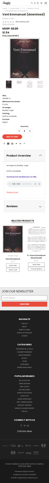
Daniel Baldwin (24, 384)
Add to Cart (13, 270)
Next (46, 240)
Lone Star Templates (28, 475)
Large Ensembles (24, 355)
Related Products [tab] (22, 220)
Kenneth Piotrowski (24, 393)
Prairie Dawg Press (24, 367)
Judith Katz (24, 396)
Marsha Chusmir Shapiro (24, 408)
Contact (24, 324)
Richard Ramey (24, 390)
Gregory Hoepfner (24, 405)
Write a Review (8, 24)
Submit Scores (24, 330)
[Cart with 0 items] (41, 3)
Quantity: (24, 126)
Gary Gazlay (24, 387)
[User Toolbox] (35, 3)
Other (24, 361)
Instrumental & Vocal (24, 349)
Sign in (19, 333)
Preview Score (12, 192)
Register (28, 333)
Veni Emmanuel (13, 259)
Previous (2, 240)
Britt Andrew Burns (24, 402)
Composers (24, 364)
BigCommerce (28, 471)
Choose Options (36, 269)
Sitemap (24, 336)
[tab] (24, 155)
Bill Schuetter (24, 380)
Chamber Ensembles (24, 352)
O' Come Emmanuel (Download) (36, 256)
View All (24, 411)
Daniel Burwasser (24, 399)
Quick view (13, 265)
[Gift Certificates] (38, 3)
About (24, 327)
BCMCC (24, 358)
